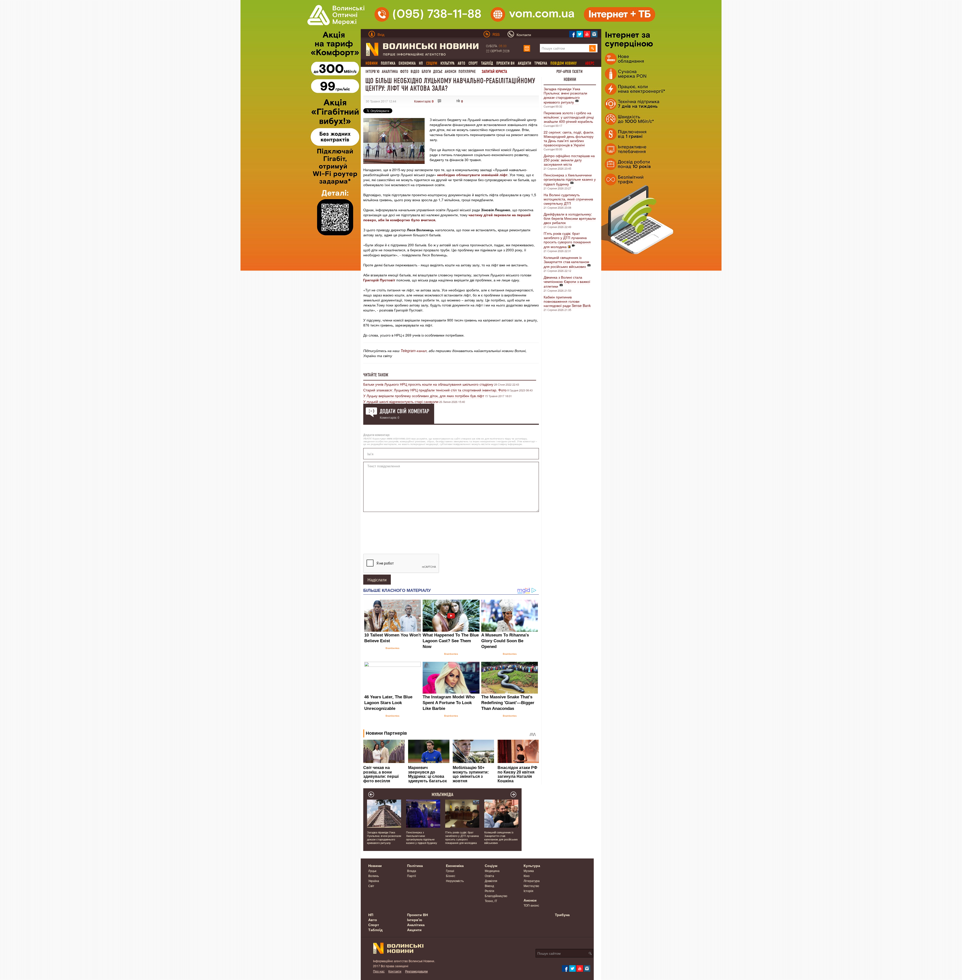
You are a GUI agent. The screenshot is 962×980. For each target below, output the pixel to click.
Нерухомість (455, 881)
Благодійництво (496, 896)
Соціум (491, 865)
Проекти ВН (505, 63)
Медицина (492, 870)
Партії (411, 876)
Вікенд (489, 886)
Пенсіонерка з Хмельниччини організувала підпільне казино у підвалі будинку (570, 179)
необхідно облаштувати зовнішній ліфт (472, 174)
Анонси (450, 71)
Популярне (467, 71)
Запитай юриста (494, 71)
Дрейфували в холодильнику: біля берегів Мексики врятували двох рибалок (570, 218)
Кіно (527, 876)
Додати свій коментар (404, 411)
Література (532, 881)
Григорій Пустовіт (379, 279)
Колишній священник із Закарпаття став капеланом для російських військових (566, 262)
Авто (461, 63)
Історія (528, 891)
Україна (373, 881)
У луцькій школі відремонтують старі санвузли (400, 401)
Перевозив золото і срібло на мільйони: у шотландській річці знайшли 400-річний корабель (569, 117)
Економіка (407, 63)
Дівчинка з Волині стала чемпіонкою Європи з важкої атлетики (567, 282)
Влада (411, 870)
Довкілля (491, 881)
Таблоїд (487, 63)
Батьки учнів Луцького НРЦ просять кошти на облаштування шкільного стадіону (428, 384)
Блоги (426, 71)
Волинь (373, 876)
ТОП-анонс (531, 905)
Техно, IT (491, 901)
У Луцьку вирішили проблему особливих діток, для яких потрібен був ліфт (423, 395)
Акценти (524, 63)
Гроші (450, 870)
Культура (447, 63)
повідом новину (563, 63)
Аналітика (390, 71)
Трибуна (540, 63)
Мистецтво (531, 886)
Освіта (489, 876)
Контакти (394, 971)
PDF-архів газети (569, 71)
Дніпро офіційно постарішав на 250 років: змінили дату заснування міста (569, 160)
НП (421, 63)
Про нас (379, 971)
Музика (529, 870)
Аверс (589, 63)
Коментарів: (424, 101)
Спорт (473, 63)
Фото (404, 71)
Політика (388, 63)
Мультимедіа (442, 794)
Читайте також (375, 375)
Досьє (437, 71)
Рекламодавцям (416, 971)
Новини (570, 79)
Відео (415, 71)
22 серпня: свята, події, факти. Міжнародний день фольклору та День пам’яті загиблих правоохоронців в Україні (569, 138)
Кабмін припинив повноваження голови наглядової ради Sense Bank (567, 301)
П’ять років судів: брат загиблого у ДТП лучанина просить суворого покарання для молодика (567, 240)
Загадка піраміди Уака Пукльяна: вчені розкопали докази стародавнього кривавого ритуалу (565, 95)
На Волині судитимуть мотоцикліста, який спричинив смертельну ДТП (568, 199)
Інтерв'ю (373, 71)
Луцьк (372, 870)
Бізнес (450, 876)
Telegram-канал (414, 350)
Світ (371, 886)
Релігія (489, 891)
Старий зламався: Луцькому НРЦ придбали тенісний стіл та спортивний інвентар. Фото (435, 389)
